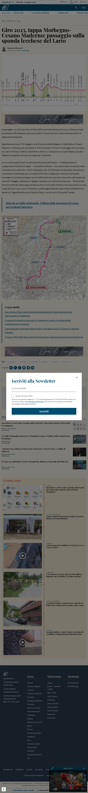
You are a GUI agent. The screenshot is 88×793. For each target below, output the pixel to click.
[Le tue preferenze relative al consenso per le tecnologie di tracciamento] (4, 789)
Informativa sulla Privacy (35, 402)
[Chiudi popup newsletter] (77, 377)
